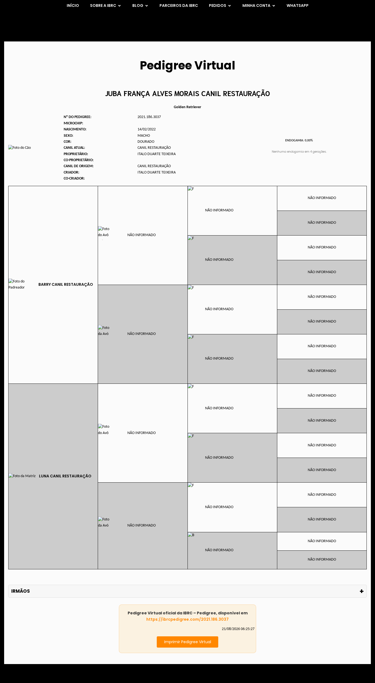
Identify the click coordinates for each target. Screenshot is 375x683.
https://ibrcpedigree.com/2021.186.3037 (187, 619)
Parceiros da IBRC (178, 5)
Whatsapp (298, 5)
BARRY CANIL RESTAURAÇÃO (65, 284)
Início (73, 5)
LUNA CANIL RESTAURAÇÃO (65, 476)
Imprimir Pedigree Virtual (187, 642)
